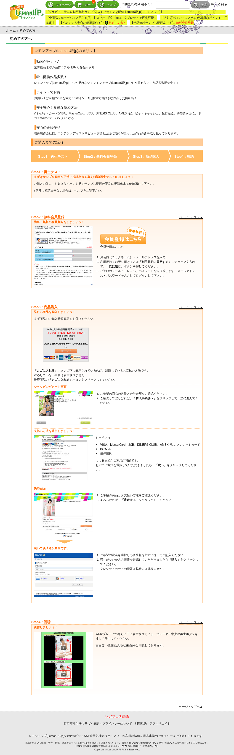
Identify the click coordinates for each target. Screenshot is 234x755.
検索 (204, 5)
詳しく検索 (219, 4)
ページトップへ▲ (191, 217)
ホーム (11, 30)
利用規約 (141, 723)
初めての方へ (117, 22)
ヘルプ (111, 4)
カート (89, 4)
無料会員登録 (185, 22)
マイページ (63, 4)
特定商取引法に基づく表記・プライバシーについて (98, 723)
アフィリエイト (159, 723)
